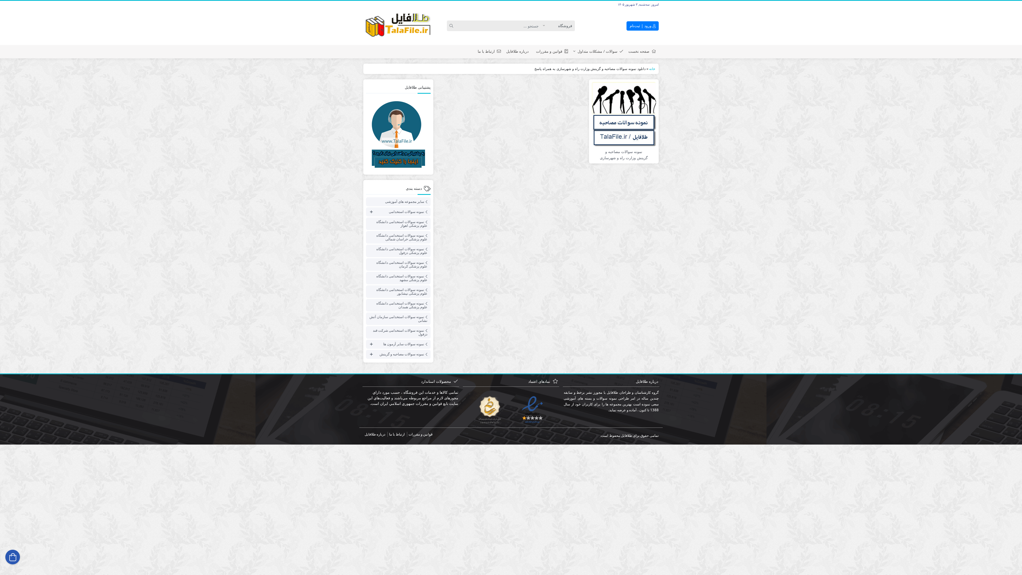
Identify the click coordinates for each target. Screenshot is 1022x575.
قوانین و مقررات (549, 51)
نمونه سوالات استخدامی (406, 211)
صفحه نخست (638, 51)
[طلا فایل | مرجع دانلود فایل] (398, 26)
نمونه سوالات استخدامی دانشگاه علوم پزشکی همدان (401, 305)
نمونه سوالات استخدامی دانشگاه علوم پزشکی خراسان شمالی (401, 237)
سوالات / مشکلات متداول (597, 51)
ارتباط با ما (486, 51)
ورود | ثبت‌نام (641, 25)
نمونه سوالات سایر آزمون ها (403, 344)
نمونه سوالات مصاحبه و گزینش (402, 354)
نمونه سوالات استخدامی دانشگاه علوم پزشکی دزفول (401, 251)
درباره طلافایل (517, 51)
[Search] (452, 25)
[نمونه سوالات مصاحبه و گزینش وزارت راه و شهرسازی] (624, 113)
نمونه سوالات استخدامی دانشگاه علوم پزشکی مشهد (401, 278)
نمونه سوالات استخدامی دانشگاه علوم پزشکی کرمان (401, 264)
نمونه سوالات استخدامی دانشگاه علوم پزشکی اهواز (401, 223)
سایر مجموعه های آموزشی (404, 201)
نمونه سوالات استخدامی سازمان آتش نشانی (398, 318)
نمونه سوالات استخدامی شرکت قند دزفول (400, 332)
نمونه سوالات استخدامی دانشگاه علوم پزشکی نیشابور (401, 291)
